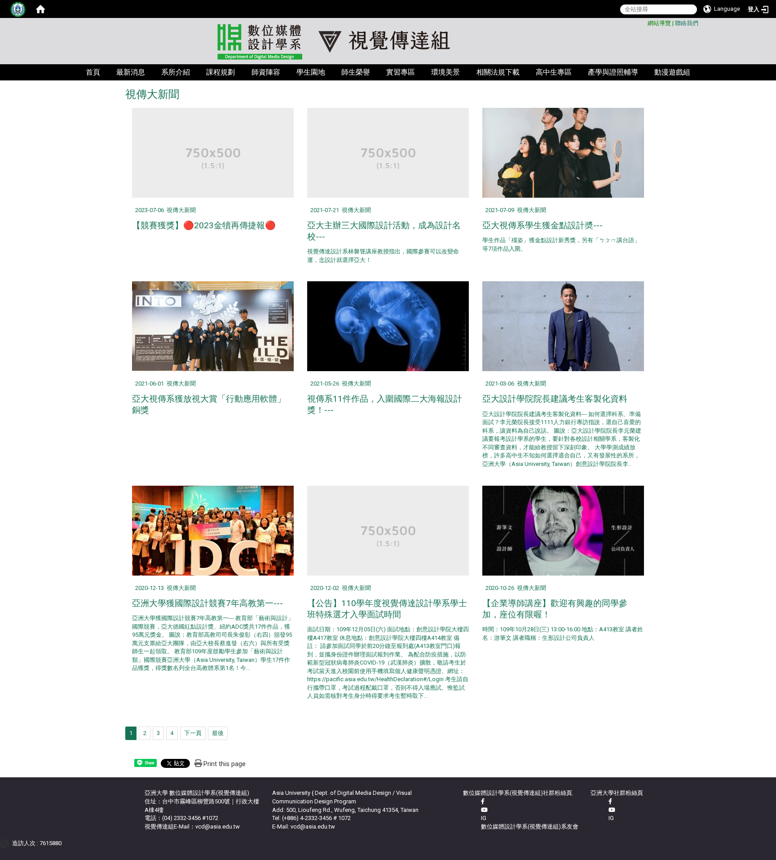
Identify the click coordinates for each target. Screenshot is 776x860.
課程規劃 (220, 72)
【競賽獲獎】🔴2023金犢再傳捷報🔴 (204, 225)
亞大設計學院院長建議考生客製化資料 (554, 399)
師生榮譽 (355, 72)
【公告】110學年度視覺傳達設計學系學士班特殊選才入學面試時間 (387, 609)
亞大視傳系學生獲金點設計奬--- (542, 225)
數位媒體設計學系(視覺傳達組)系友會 (529, 826)
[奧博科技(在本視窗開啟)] (6, 843)
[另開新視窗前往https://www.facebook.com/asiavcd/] (483, 801)
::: (644, 21)
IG (483, 818)
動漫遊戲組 (672, 72)
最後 (218, 733)
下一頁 (193, 733)
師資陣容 (265, 72)
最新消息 (130, 72)
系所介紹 (175, 72)
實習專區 (400, 72)
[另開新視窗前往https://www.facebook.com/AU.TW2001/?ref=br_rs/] (610, 801)
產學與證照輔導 (613, 72)
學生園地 (310, 72)
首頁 (93, 72)
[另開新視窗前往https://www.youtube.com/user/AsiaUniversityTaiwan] (611, 810)
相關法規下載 (498, 72)
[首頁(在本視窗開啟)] (40, 9)
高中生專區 (554, 72)
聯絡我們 (686, 23)
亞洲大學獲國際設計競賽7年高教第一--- (207, 603)
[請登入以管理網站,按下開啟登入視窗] (18, 9)
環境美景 (445, 72)
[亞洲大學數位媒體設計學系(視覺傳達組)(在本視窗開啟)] (388, 41)
